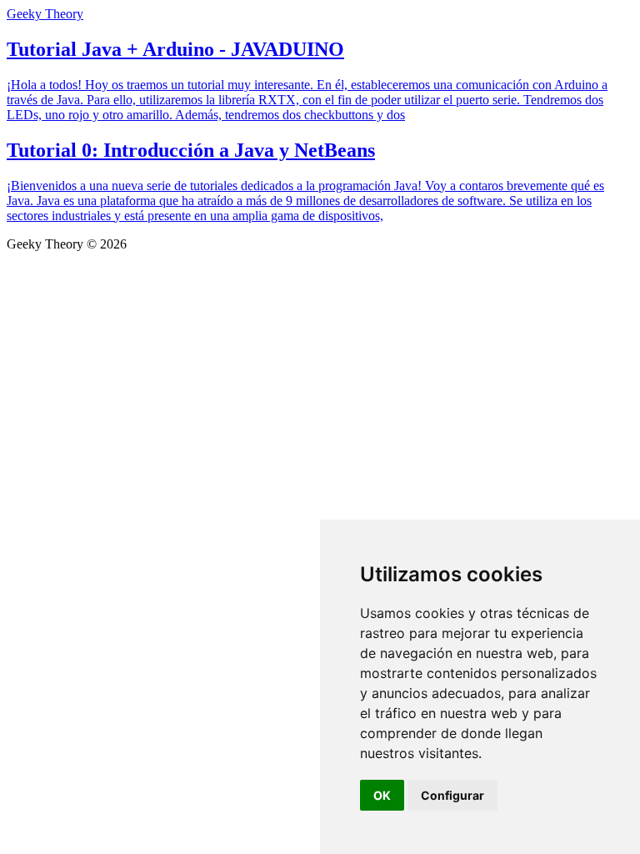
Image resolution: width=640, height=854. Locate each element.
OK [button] (382, 795)
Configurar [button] (452, 795)
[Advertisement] (320, 377)
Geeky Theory (45, 14)
